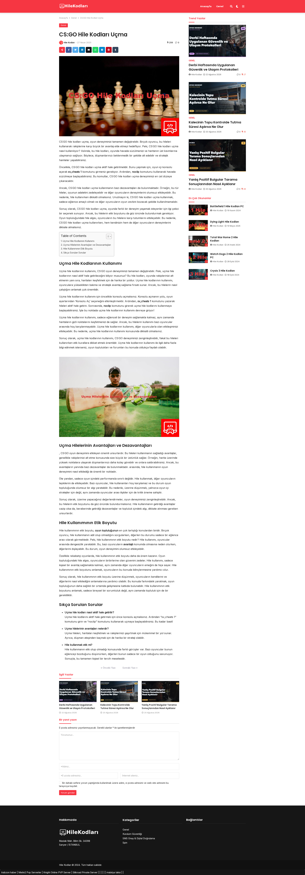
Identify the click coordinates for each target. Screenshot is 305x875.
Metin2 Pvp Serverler (29, 872)
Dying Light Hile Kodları (224, 221)
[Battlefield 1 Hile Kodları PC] (198, 210)
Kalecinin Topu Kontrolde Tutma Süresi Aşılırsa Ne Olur (117, 706)
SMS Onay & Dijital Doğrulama (139, 838)
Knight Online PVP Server (57, 872)
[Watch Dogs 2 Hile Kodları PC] (198, 257)
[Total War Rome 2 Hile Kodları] (198, 241)
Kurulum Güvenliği (132, 834)
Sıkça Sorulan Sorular (74, 252)
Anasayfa (205, 6)
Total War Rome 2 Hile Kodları (224, 239)
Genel (219, 6)
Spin (125, 842)
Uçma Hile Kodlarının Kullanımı (78, 241)
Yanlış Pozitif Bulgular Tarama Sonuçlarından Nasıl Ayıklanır (159, 706)
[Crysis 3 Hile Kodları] (198, 274)
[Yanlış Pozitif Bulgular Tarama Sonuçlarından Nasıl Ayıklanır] (160, 691)
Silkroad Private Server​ (85, 872)
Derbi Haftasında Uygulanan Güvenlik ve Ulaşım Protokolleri (77, 706)
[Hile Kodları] (73, 6)
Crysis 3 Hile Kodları (222, 270)
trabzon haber (8, 872)
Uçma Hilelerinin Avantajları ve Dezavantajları (87, 244)
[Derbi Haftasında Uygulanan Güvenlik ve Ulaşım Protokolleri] (78, 691)
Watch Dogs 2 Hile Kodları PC (226, 255)
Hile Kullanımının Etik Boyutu (78, 248)
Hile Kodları (69, 42)
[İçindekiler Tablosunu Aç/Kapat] (107, 236)
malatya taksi (114, 872)
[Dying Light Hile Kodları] (198, 225)
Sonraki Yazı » (130, 667)
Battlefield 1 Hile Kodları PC (227, 206)
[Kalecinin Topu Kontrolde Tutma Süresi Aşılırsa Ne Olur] (119, 691)
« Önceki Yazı (108, 667)
